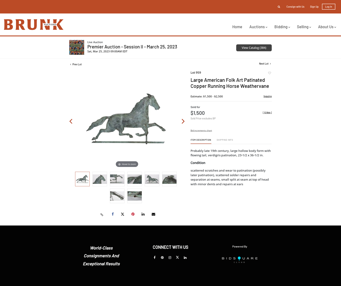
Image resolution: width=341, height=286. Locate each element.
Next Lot (264, 63)
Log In (328, 6)
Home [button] (237, 26)
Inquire (268, 96)
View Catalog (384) (254, 48)
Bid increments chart (201, 130)
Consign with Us (295, 6)
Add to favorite (269, 73)
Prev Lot (77, 64)
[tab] (201, 141)
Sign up (314, 6)
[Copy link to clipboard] (102, 214)
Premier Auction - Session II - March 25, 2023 (132, 46)
